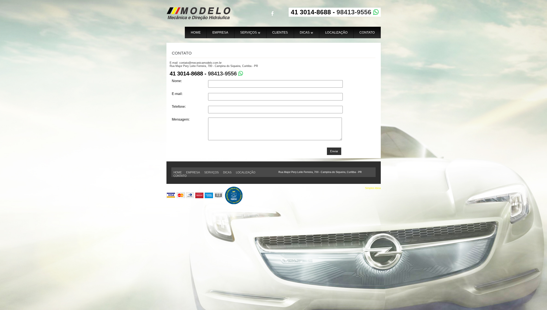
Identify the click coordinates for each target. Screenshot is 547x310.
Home (196, 32)
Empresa (220, 32)
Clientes (280, 32)
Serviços (249, 32)
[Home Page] (198, 19)
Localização (336, 32)
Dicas (305, 32)
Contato (367, 32)
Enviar (334, 151)
